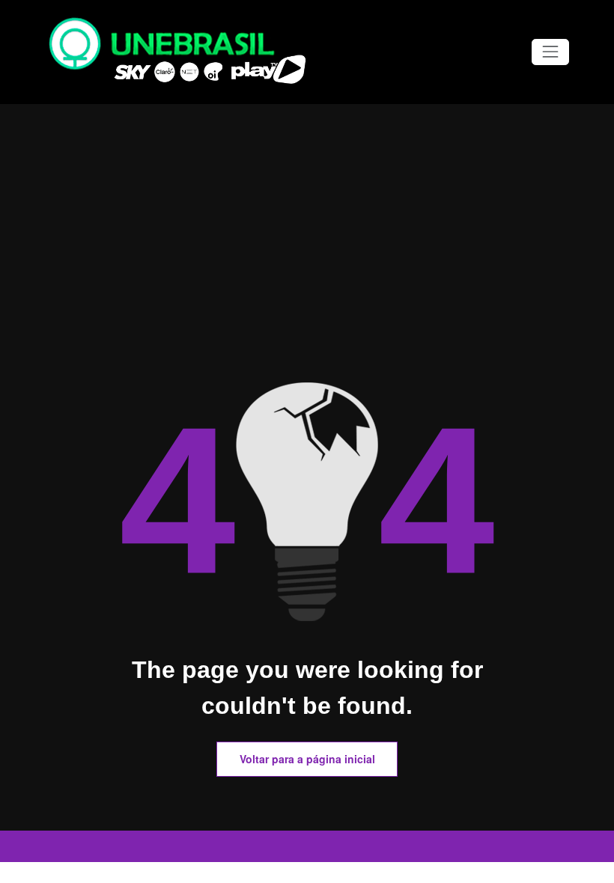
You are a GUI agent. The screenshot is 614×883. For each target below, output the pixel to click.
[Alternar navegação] (550, 52)
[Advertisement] (307, 270)
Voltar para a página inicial (307, 758)
